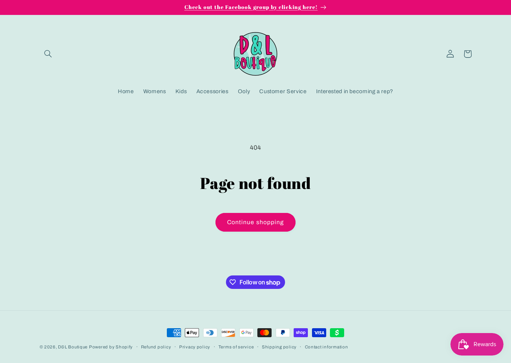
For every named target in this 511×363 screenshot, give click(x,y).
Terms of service (236, 347)
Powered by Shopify (111, 347)
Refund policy (156, 347)
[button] (48, 53)
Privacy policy (194, 347)
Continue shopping (255, 222)
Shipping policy (279, 347)
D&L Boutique (73, 347)
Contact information (326, 347)
